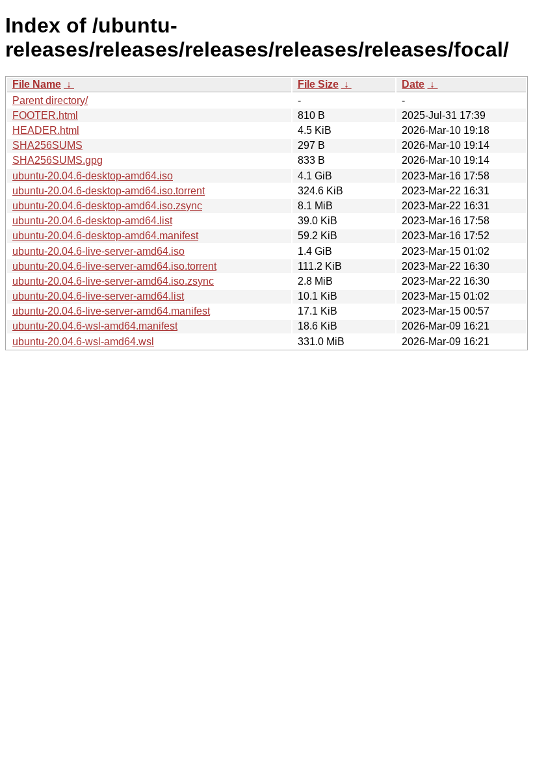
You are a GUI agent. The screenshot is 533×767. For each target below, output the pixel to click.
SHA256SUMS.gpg (57, 160)
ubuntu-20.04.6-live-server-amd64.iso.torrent (114, 266)
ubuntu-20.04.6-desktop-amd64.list (92, 220)
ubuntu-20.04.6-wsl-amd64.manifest (94, 326)
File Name (36, 84)
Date (413, 84)
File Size (318, 84)
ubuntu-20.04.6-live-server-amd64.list (98, 296)
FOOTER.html (45, 115)
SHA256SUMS (47, 145)
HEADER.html (45, 130)
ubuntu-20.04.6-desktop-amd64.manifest (105, 235)
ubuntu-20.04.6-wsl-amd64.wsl (83, 341)
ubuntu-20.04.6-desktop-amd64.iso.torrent (108, 190)
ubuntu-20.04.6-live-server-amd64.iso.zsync (113, 281)
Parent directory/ (50, 100)
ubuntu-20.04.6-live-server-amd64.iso (98, 251)
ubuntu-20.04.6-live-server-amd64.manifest (111, 311)
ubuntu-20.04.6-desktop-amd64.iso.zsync (107, 205)
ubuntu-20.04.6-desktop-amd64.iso (92, 175)
